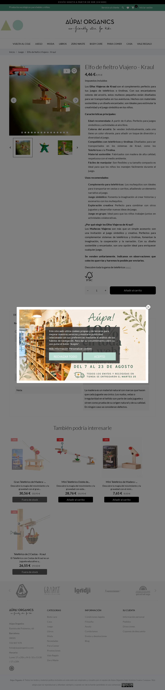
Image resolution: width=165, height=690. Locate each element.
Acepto (99, 356)
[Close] (148, 307)
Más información (58, 348)
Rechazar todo (65, 356)
